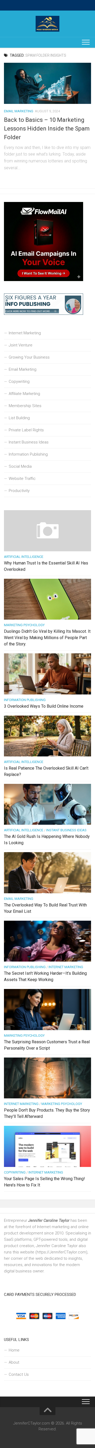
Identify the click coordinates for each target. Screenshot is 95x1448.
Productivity (19, 490)
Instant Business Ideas (29, 442)
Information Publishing (28, 454)
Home (14, 1350)
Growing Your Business (29, 357)
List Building (19, 418)
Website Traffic (22, 478)
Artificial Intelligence (23, 557)
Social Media (20, 466)
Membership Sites (25, 405)
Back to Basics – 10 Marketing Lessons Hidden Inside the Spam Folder (47, 129)
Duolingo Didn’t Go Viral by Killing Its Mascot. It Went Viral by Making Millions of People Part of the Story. (47, 637)
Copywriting (19, 381)
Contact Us (19, 1374)
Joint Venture (20, 345)
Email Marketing (18, 111)
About (14, 1362)
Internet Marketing (25, 333)
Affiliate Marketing (24, 393)
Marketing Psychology (24, 625)
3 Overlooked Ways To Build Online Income (43, 706)
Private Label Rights (26, 430)
